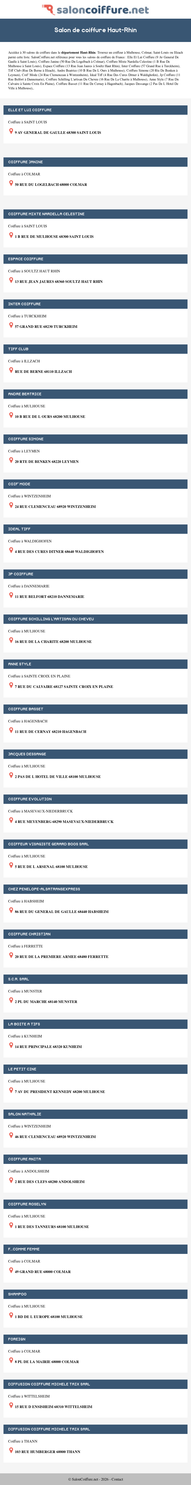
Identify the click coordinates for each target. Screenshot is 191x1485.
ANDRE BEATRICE (24, 394)
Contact (117, 1479)
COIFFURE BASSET (25, 709)
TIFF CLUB (18, 349)
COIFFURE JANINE (25, 162)
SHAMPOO (17, 1294)
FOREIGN (16, 1339)
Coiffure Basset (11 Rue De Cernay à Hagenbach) (89, 83)
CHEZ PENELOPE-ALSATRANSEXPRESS (44, 889)
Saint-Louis (161, 52)
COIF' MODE (19, 484)
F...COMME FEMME (24, 1249)
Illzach (178, 52)
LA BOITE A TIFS (24, 1024)
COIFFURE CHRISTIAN (29, 934)
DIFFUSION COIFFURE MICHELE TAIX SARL (49, 1384)
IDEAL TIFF (19, 529)
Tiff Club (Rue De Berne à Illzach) (31, 70)
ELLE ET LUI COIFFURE (30, 110)
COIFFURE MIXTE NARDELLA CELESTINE (46, 214)
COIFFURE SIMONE (26, 439)
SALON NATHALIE (24, 1114)
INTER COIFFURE (24, 304)
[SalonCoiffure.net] (95, 9)
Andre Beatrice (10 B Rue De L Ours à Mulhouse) (91, 70)
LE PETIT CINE (22, 1069)
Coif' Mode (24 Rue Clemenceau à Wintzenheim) (55, 75)
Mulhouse (133, 52)
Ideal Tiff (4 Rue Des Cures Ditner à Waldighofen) (124, 75)
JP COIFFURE (20, 574)
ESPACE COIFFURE (25, 259)
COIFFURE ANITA (24, 1159)
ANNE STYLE (19, 664)
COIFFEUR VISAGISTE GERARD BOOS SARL (48, 844)
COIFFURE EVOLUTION (30, 799)
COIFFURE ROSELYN (27, 1204)
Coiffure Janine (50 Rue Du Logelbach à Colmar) (71, 61)
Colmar (146, 52)
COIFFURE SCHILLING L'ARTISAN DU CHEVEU (51, 619)
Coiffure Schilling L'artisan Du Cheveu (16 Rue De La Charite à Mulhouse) (96, 79)
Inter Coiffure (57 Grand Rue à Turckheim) (150, 66)
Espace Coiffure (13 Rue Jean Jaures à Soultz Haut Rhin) (81, 66)
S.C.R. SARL (18, 979)
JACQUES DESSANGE (27, 754)
